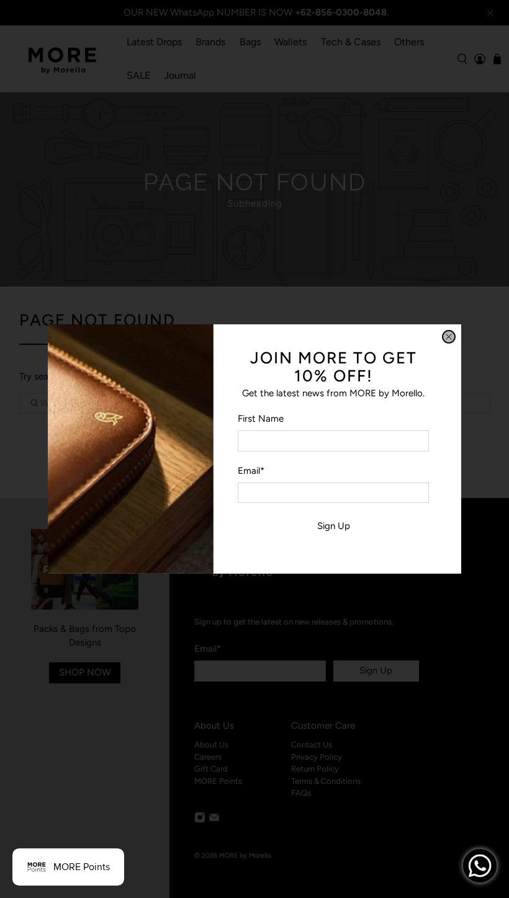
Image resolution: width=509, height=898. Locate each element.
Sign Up (333, 525)
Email (251, 470)
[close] (449, 337)
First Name (261, 418)
